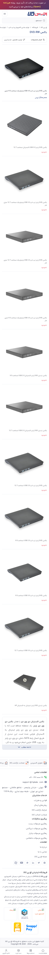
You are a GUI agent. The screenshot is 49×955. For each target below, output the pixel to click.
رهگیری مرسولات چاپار (38, 833)
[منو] (4, 13)
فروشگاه (35, 27)
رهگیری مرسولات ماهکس (36, 838)
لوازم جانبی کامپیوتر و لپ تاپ (18, 27)
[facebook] (15, 862)
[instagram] (44, 862)
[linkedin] (33, 862)
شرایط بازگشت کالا (39, 810)
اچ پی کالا (44, 27)
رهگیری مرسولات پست (37, 823)
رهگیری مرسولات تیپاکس (36, 828)
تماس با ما (42, 852)
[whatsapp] (27, 862)
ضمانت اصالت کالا (39, 814)
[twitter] (38, 862)
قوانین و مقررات (40, 800)
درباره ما (43, 847)
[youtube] (21, 862)
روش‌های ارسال (40, 805)
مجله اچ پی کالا (40, 856)
